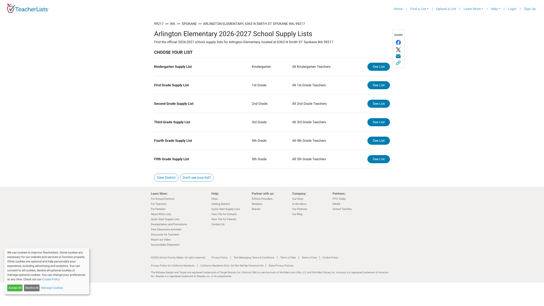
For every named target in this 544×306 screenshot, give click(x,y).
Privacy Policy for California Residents (172, 265)
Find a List (418, 9)
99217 (159, 24)
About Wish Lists (161, 214)
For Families (158, 209)
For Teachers (159, 203)
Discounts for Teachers (165, 234)
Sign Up (530, 9)
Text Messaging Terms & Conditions (254, 257)
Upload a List (446, 9)
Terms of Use (309, 257)
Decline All (31, 287)
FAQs (214, 198)
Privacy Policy (219, 257)
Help (494, 9)
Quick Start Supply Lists (165, 219)
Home (398, 9)
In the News (299, 203)
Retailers (257, 203)
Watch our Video (161, 239)
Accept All (14, 287)
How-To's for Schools (224, 214)
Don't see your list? (197, 178)
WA (172, 24)
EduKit (336, 203)
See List (381, 66)
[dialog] (46, 271)
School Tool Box (342, 209)
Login (512, 9)
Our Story (297, 198)
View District (166, 178)
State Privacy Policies (281, 265)
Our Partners (299, 209)
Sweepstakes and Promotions (169, 224)
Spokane (189, 24)
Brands (256, 209)
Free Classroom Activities (166, 229)
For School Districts (162, 198)
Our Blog (297, 214)
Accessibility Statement (165, 244)
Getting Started (220, 203)
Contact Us (218, 224)
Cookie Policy (330, 257)
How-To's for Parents (223, 219)
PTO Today (339, 198)
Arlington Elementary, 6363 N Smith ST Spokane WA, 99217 (254, 24)
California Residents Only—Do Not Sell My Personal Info (232, 265)
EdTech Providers (262, 198)
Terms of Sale (288, 257)
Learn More (472, 9)
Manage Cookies (52, 287)
